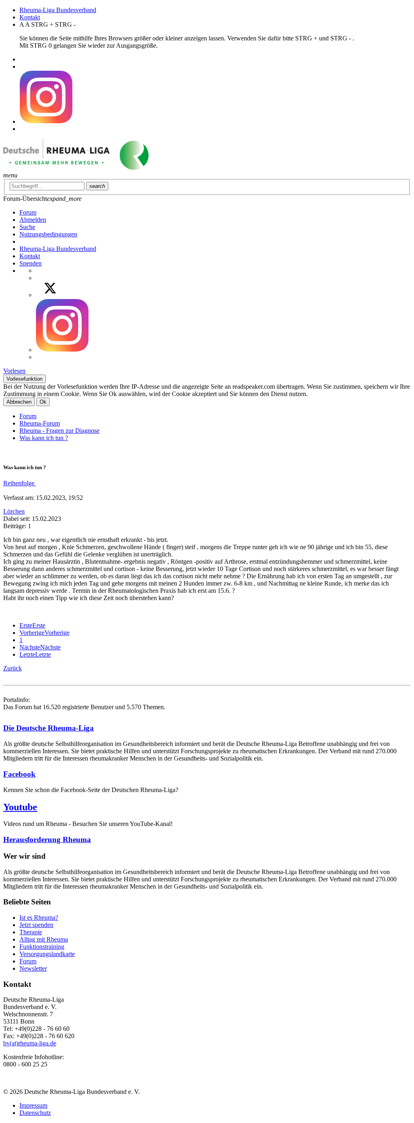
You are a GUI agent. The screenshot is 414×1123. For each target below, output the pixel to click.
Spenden (30, 263)
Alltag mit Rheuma (43, 939)
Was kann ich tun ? (43, 437)
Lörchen (14, 511)
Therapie (30, 932)
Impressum (33, 1105)
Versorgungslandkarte (47, 953)
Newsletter (33, 968)
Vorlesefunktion (24, 379)
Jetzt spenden (36, 924)
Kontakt (29, 17)
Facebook (19, 774)
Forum (27, 416)
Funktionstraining (41, 946)
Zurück (12, 668)
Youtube (20, 807)
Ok (43, 402)
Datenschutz (35, 1112)
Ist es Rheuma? (38, 917)
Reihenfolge (19, 483)
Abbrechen (19, 402)
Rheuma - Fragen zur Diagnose (59, 430)
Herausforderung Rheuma (47, 839)
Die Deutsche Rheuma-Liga (48, 728)
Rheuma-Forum (39, 423)
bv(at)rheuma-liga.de (29, 1043)
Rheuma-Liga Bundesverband (57, 9)
